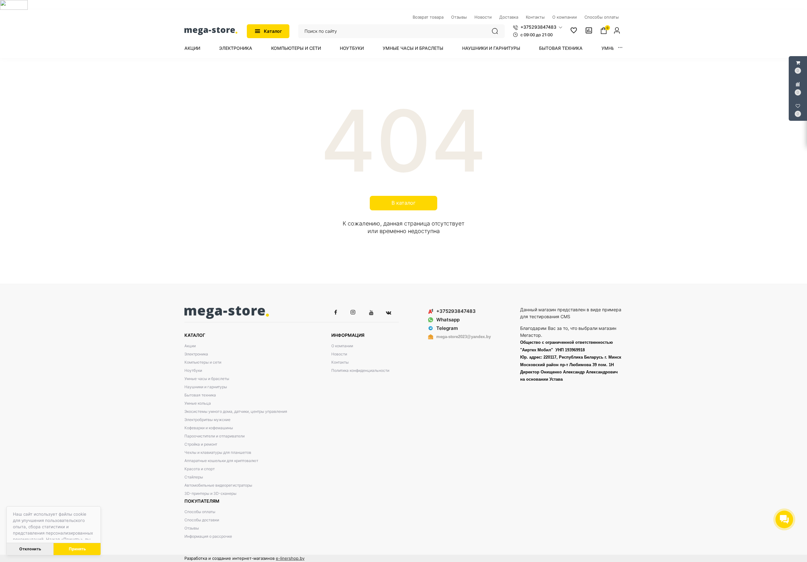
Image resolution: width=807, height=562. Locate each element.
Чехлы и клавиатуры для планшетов (217, 452)
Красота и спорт (199, 468)
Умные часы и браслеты (413, 48)
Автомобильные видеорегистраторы (218, 485)
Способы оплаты (199, 511)
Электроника (235, 48)
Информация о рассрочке (208, 536)
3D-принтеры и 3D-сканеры (210, 493)
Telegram (447, 328)
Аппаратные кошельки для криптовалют (221, 460)
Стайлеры (193, 477)
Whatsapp (448, 320)
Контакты (340, 362)
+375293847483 (456, 311)
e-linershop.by (290, 558)
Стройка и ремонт (200, 444)
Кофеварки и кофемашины (208, 427)
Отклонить (30, 549)
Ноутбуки (352, 48)
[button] (538, 27)
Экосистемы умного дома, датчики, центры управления (235, 411)
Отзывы (191, 528)
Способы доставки (201, 520)
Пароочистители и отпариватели (214, 436)
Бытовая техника (561, 48)
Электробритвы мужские (207, 419)
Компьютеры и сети (296, 48)
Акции (192, 48)
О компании (342, 345)
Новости (339, 354)
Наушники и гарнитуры (491, 48)
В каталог (403, 203)
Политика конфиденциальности (360, 370)
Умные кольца (197, 403)
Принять (77, 549)
